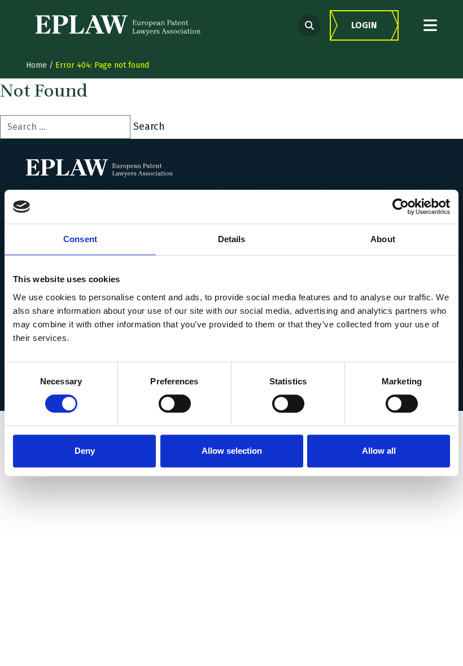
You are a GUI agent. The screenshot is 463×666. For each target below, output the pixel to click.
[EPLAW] (118, 25)
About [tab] (382, 239)
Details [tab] (232, 239)
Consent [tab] (80, 239)
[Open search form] (309, 25)
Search (149, 126)
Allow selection (232, 450)
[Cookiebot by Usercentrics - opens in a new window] (400, 206)
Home (36, 65)
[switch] (175, 404)
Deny (85, 450)
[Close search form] (430, 25)
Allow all (379, 450)
